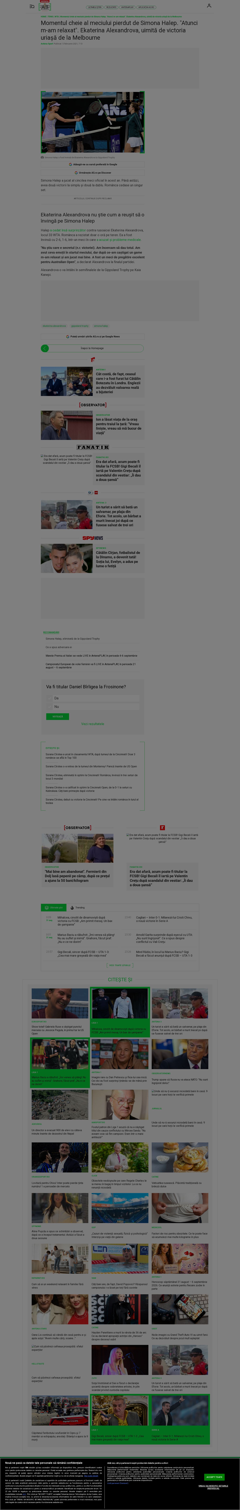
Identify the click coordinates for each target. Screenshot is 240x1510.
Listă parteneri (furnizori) (117, 1483)
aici (24, 1494)
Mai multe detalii (91, 1476)
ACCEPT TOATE (214, 1477)
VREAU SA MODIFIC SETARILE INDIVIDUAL (213, 1487)
